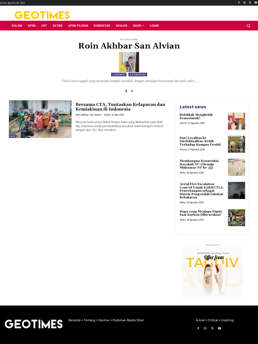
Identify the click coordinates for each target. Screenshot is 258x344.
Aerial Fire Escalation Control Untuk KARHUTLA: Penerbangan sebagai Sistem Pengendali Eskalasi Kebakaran (202, 190)
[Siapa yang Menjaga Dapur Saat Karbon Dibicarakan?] (236, 217)
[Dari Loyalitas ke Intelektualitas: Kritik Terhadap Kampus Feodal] (236, 144)
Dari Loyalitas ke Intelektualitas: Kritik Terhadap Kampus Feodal (200, 141)
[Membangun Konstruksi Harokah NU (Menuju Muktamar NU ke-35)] (236, 167)
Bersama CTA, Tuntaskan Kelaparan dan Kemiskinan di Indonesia (120, 107)
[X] (250, 3)
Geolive (104, 320)
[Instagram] (244, 3)
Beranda (75, 320)
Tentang (90, 320)
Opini (13, 136)
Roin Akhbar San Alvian (88, 114)
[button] (248, 25)
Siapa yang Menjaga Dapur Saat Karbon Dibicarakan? (201, 213)
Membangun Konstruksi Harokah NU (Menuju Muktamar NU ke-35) (199, 164)
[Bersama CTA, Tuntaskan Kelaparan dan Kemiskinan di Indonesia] (40, 119)
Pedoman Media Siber (128, 320)
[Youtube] (255, 3)
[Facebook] (239, 3)
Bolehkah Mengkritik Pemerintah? (196, 116)
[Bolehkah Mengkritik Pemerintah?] (236, 121)
